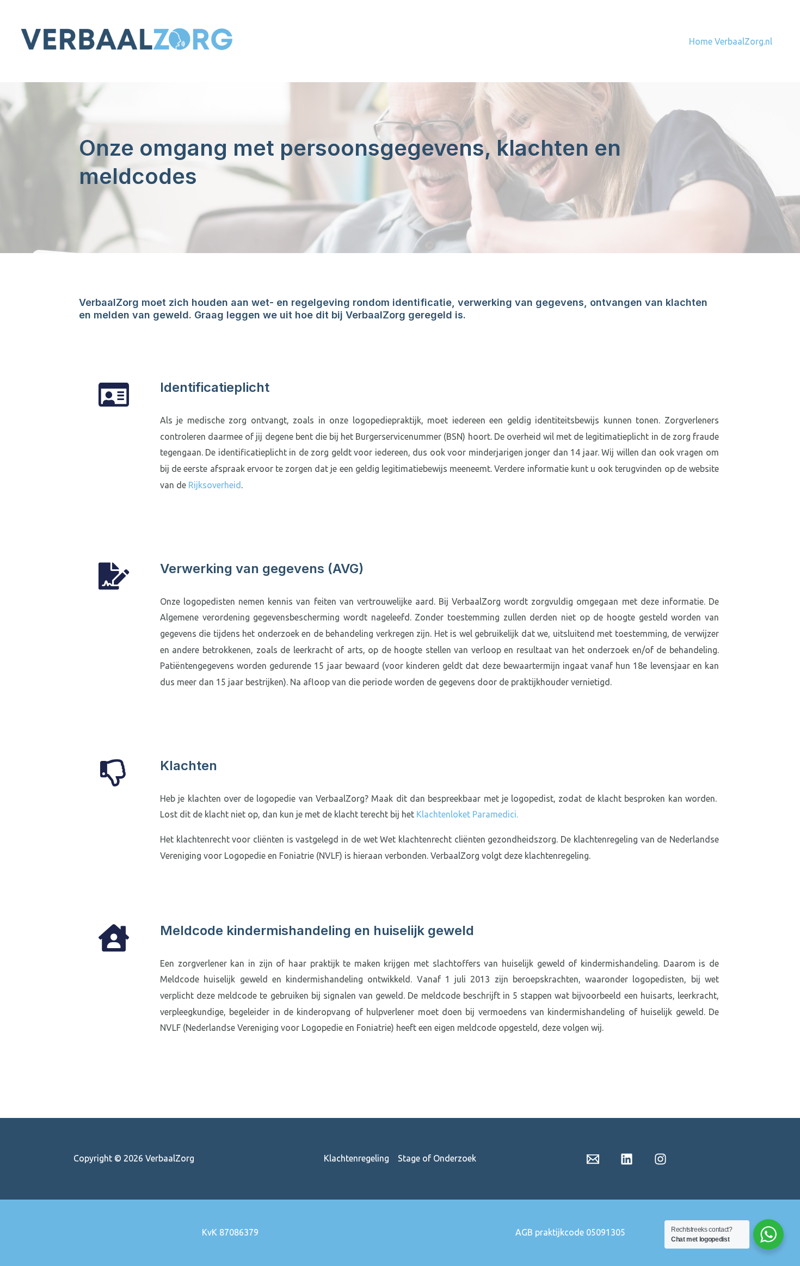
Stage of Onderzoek (437, 1158)
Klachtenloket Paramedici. (467, 814)
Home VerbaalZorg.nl (730, 41)
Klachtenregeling (356, 1158)
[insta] (660, 1159)
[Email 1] (593, 1159)
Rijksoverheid (214, 485)
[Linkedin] (626, 1159)
